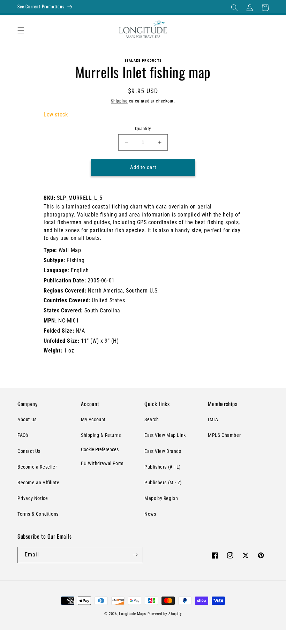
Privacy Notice (32, 498)
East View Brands (162, 451)
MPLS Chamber (224, 435)
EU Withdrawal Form (102, 463)
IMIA (213, 419)
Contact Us (28, 451)
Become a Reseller (37, 467)
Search (151, 419)
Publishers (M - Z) (163, 482)
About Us (27, 419)
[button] (234, 7)
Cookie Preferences (100, 449)
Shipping (119, 101)
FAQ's (23, 435)
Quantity (143, 128)
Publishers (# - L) (162, 467)
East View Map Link (165, 435)
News (150, 514)
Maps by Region (161, 498)
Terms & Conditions (38, 514)
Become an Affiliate (38, 482)
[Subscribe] (135, 555)
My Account (93, 419)
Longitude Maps (132, 614)
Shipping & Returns (101, 435)
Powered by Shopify (165, 614)
